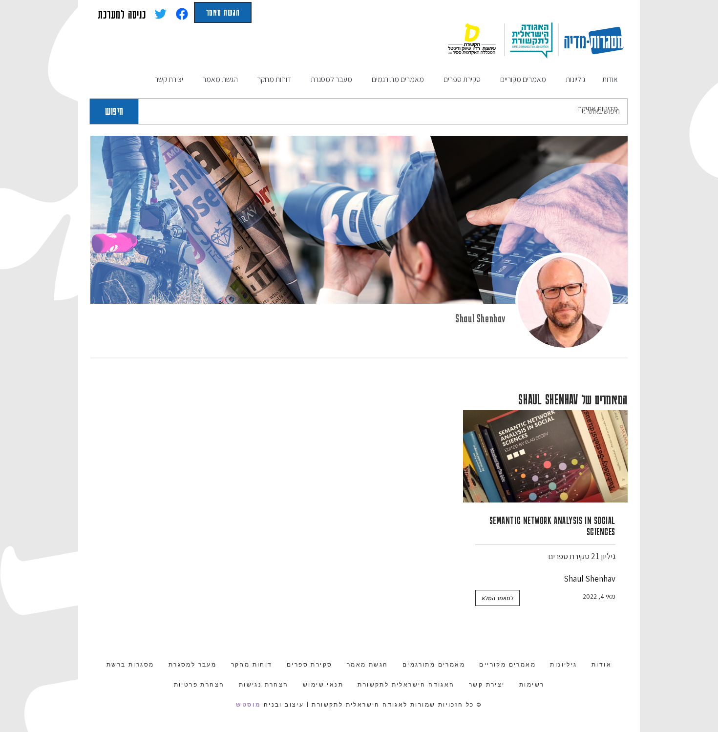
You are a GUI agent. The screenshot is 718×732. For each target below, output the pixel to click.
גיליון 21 (603, 556)
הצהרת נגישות (264, 684)
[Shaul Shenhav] (564, 301)
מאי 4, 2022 (599, 596)
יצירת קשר (487, 684)
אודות (601, 664)
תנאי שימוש (323, 684)
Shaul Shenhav (480, 318)
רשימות (531, 684)
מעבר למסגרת (192, 664)
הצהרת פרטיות (199, 684)
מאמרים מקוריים (507, 664)
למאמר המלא (497, 598)
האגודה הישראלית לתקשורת (406, 684)
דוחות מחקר (252, 664)
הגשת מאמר (222, 12)
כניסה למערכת (122, 14)
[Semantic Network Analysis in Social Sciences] (545, 456)
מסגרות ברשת (130, 664)
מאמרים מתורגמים (433, 664)
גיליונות (563, 664)
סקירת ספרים (569, 556)
